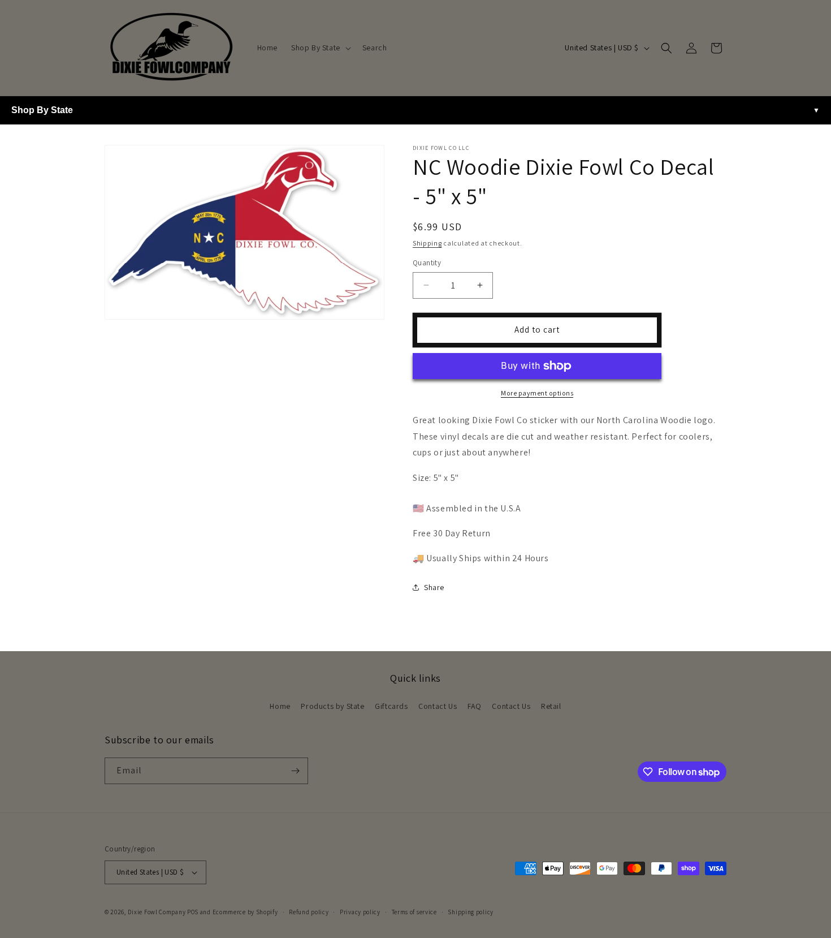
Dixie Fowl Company (157, 912)
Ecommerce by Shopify (245, 912)
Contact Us (437, 706)
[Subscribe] (295, 771)
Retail (551, 706)
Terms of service (414, 912)
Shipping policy (471, 912)
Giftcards (391, 706)
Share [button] (434, 587)
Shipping (427, 243)
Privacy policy (360, 912)
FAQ (475, 706)
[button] (320, 47)
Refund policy (308, 912)
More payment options (537, 393)
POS (192, 912)
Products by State (332, 706)
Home (280, 706)
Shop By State (42, 110)
